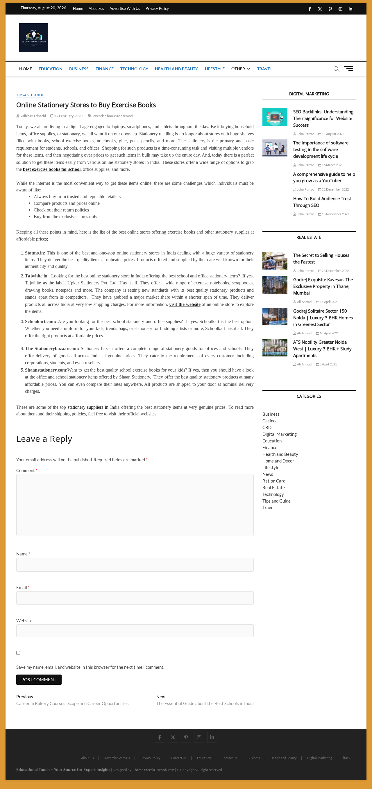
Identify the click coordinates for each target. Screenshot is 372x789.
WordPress (165, 770)
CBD (266, 427)
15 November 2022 (335, 214)
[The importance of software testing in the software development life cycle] (274, 148)
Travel (264, 68)
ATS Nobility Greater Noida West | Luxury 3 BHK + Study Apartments (322, 348)
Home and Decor (278, 460)
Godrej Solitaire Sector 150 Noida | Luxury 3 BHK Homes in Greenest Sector (323, 317)
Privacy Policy (157, 8)
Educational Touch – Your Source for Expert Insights (63, 769)
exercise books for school (113, 116)
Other (238, 68)
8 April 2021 (328, 364)
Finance (105, 68)
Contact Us (179, 758)
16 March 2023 (332, 165)
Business (79, 68)
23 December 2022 (335, 270)
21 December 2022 (335, 189)
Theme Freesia (144, 770)
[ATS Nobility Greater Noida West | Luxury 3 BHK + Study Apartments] (274, 347)
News (267, 474)
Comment (26, 470)
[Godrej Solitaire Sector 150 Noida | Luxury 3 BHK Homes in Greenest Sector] (274, 316)
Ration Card (273, 480)
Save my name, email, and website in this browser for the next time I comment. (90, 667)
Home (78, 8)
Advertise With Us (125, 8)
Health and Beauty (176, 68)
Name (23, 553)
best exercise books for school (52, 169)
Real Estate (273, 487)
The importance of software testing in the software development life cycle (320, 149)
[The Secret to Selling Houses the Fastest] (274, 261)
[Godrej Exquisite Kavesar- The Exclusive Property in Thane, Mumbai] (274, 285)
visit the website (184, 304)
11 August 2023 (332, 134)
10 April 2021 (329, 333)
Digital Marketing (279, 434)
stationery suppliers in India (93, 407)
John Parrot (305, 134)
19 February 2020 (68, 116)
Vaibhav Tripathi (33, 116)
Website (24, 620)
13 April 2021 (329, 302)
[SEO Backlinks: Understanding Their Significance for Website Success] (274, 117)
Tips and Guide (30, 95)
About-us (96, 8)
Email (23, 587)
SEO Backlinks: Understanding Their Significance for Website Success (323, 118)
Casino (269, 420)
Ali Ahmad (304, 302)
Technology (134, 68)
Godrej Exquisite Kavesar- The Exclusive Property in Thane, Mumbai (323, 286)
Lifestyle (215, 68)
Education (50, 68)
